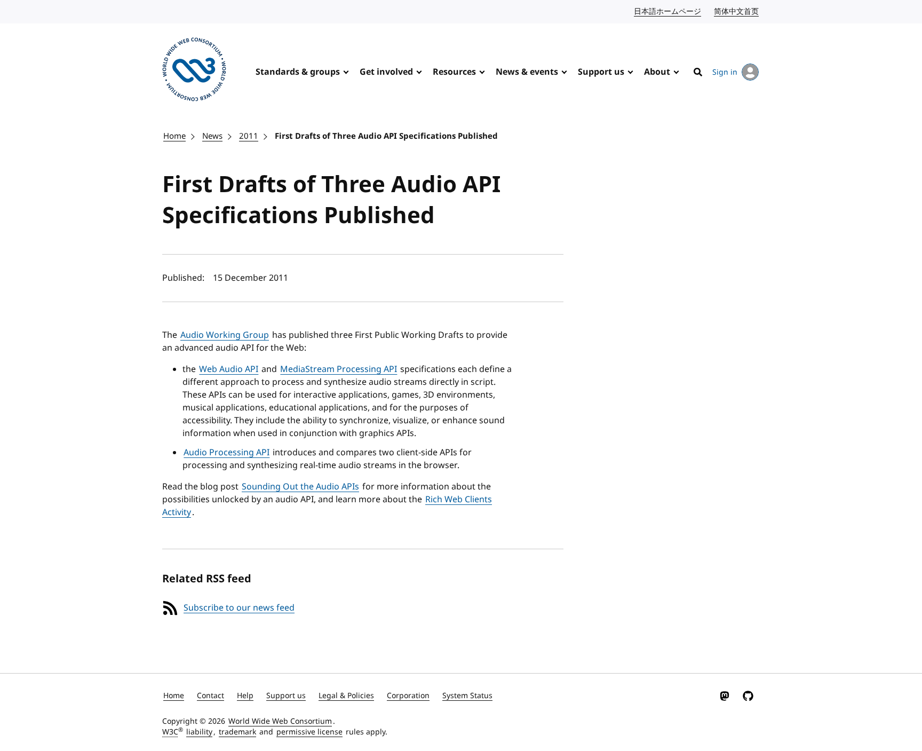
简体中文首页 (737, 11)
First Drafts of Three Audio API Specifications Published (386, 136)
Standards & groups (298, 72)
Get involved (386, 72)
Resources (454, 72)
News (212, 136)
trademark (237, 732)
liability (199, 732)
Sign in (724, 72)
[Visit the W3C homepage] (194, 71)
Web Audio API (228, 369)
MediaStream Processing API (338, 369)
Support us (601, 72)
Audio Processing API (226, 452)
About (657, 72)
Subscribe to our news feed (239, 608)
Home (174, 136)
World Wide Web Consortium (280, 721)
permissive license (309, 732)
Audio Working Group (224, 335)
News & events (527, 72)
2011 (248, 136)
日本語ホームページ (668, 11)
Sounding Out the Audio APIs (300, 486)
